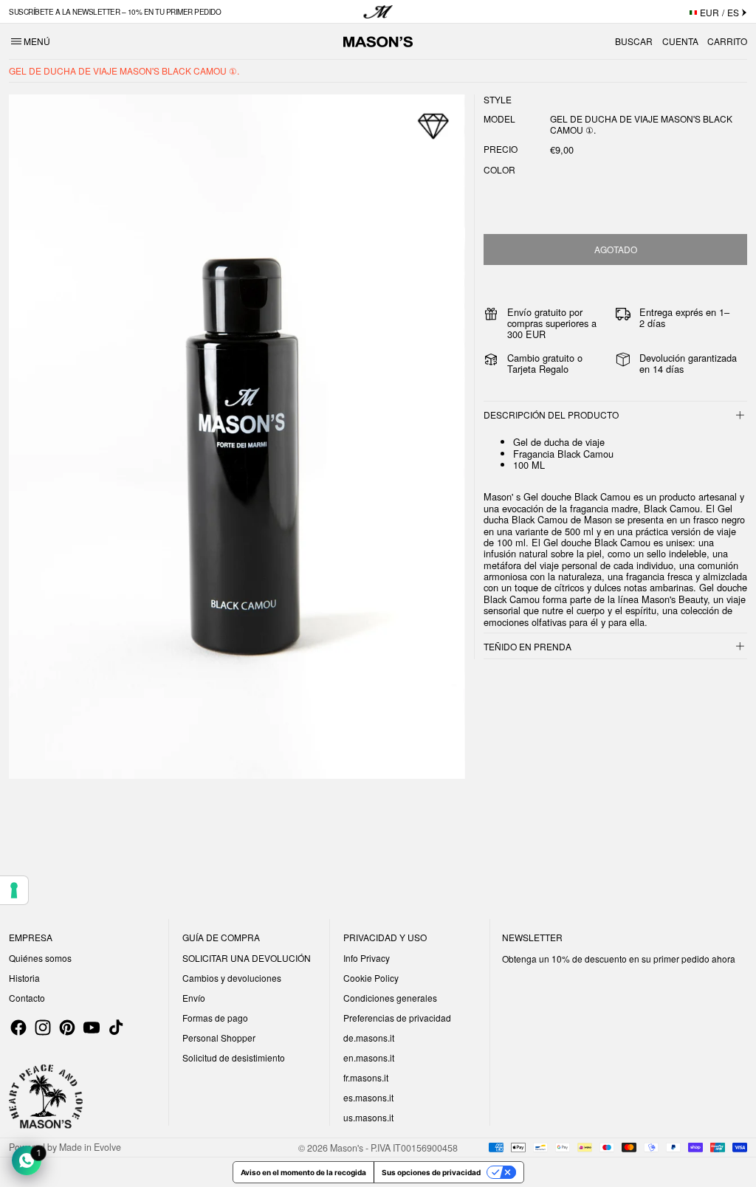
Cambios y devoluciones (231, 977)
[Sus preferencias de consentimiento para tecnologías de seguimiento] (14, 890)
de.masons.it (368, 1037)
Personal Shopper (218, 1037)
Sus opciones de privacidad (431, 1172)
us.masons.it (368, 1117)
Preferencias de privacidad (397, 1017)
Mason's (347, 1147)
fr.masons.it (365, 1077)
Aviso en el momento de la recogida (303, 1172)
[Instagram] (42, 1027)
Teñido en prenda (527, 646)
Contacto (27, 997)
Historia (24, 977)
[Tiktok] (116, 1027)
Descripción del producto (551, 414)
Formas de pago (215, 1017)
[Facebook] (18, 1027)
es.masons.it (368, 1097)
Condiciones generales (390, 997)
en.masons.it (368, 1057)
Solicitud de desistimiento (233, 1057)
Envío (193, 997)
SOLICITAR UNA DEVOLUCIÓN (246, 958)
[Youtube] (91, 1027)
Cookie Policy (371, 977)
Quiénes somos (40, 958)
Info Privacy (366, 958)
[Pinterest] (67, 1027)
